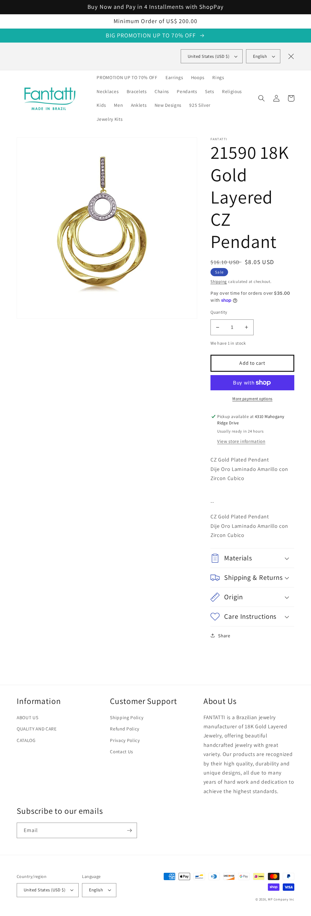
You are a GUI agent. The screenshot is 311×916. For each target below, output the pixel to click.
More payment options (252, 398)
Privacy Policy (125, 740)
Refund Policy (124, 729)
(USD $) (208, 56)
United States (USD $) (44, 890)
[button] (261, 98)
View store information (241, 441)
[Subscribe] (129, 830)
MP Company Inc (281, 899)
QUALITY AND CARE (37, 729)
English (260, 56)
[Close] (291, 56)
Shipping (218, 281)
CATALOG (26, 740)
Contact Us (121, 751)
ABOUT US (27, 717)
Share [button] (224, 635)
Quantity (218, 312)
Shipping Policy (126, 717)
